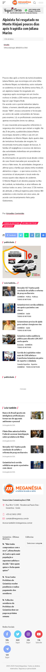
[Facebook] (7, 637)
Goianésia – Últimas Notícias (11, 538)
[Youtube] (39, 637)
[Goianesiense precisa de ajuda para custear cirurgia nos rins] (9, 325)
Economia (20, 345)
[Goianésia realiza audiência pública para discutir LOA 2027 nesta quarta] (9, 339)
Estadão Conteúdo (15, 213)
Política (28, 297)
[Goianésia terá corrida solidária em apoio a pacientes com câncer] (9, 308)
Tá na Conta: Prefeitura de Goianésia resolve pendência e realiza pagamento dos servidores (11, 585)
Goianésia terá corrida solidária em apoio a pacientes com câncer (30, 307)
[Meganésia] (22, 2)
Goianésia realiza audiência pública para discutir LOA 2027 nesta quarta (30, 338)
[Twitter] (18, 637)
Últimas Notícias (29, 223)
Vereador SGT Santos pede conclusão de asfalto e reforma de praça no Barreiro (30, 290)
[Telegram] (7, 652)
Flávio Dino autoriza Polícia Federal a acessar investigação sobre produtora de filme (16, 434)
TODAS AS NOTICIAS (12, 223)
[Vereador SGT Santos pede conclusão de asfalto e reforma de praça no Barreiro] (9, 291)
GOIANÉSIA (21, 297)
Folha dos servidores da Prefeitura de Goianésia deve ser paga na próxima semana (11, 608)
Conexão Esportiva (23, 364)
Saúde (28, 314)
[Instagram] (28, 637)
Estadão (6, 45)
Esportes (34, 364)
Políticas (35, 297)
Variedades (8, 226)
